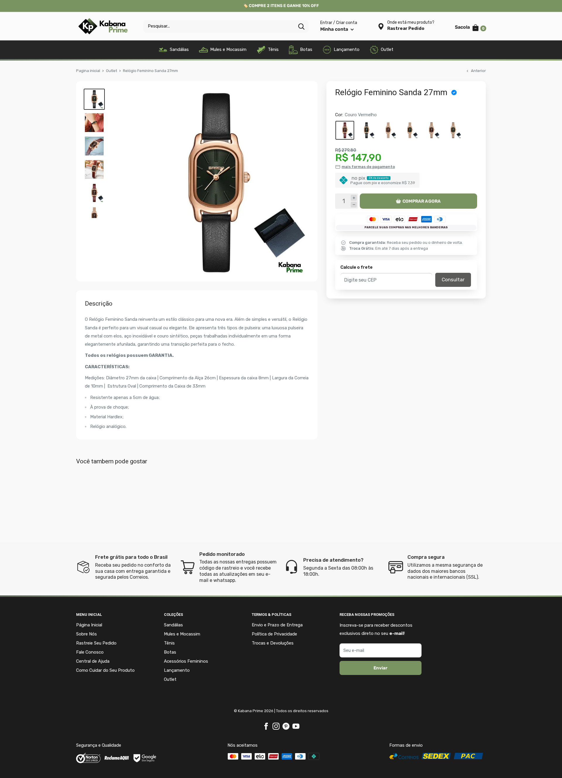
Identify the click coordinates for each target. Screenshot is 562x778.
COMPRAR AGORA (421, 201)
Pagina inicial (88, 70)
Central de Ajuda (92, 661)
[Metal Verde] (453, 130)
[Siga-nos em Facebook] (266, 726)
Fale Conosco (90, 652)
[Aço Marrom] (388, 130)
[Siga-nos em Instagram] (276, 726)
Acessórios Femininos (186, 661)
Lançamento (346, 49)
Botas (306, 49)
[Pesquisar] (301, 26)
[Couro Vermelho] (344, 130)
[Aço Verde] (409, 130)
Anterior (478, 70)
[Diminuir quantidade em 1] (354, 205)
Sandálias (179, 49)
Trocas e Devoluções (273, 643)
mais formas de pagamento (368, 166)
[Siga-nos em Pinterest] (285, 726)
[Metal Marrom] (431, 130)
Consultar (453, 279)
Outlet (387, 49)
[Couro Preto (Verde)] (366, 130)
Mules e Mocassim (228, 49)
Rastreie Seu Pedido (96, 643)
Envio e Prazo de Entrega (277, 625)
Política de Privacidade (274, 634)
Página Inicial (89, 625)
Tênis (273, 49)
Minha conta (334, 29)
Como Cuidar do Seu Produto (105, 670)
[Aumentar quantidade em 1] (354, 198)
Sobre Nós (86, 634)
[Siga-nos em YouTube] (295, 726)
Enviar (380, 668)
